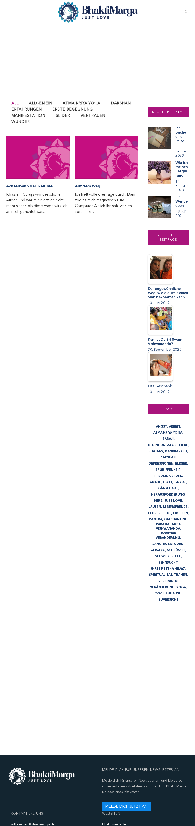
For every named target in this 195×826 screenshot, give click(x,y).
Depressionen (161, 464)
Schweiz (162, 556)
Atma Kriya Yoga (167, 433)
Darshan (168, 457)
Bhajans (155, 451)
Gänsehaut (168, 488)
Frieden (160, 476)
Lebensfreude (175, 507)
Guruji (180, 482)
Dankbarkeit (176, 451)
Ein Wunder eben (182, 201)
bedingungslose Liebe (168, 445)
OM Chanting (176, 519)
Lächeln (180, 513)
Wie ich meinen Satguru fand (183, 169)
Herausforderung (168, 494)
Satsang (157, 550)
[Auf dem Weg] (106, 157)
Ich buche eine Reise (181, 134)
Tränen (180, 575)
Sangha (159, 544)
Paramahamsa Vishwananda (168, 526)
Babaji (168, 439)
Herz (158, 501)
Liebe (166, 513)
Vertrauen (168, 581)
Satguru (175, 544)
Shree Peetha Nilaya (167, 569)
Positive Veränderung (168, 535)
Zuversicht (168, 600)
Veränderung (162, 587)
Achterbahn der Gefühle (29, 186)
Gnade (155, 482)
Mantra (155, 519)
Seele (176, 556)
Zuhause (173, 593)
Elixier (181, 464)
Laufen (154, 507)
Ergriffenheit (168, 470)
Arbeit (174, 426)
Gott (167, 482)
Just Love (173, 501)
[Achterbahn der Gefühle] (38, 157)
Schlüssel (176, 550)
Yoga (181, 587)
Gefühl (175, 476)
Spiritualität (160, 575)
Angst (161, 426)
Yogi (159, 593)
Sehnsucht (168, 562)
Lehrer (154, 513)
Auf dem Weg (87, 186)
